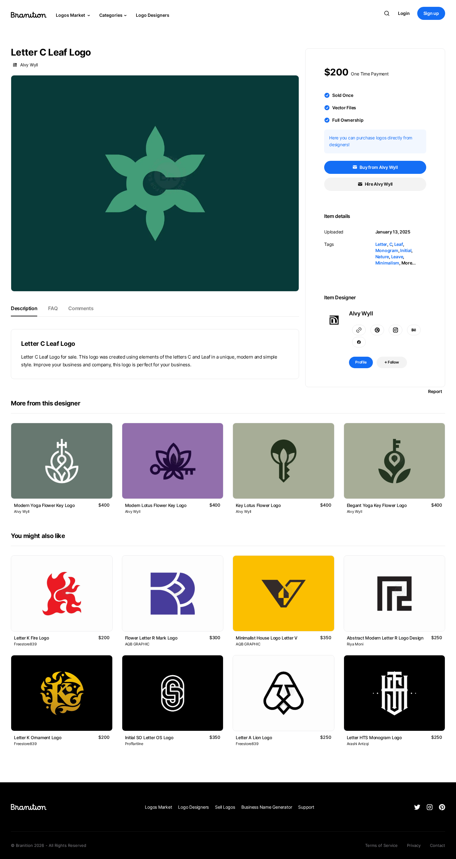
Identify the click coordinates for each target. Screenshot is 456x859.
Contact (437, 845)
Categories (111, 15)
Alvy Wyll (29, 64)
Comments (80, 308)
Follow (393, 362)
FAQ (52, 308)
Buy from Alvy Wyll (378, 167)
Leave (397, 256)
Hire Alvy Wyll (378, 184)
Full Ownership (348, 120)
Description (24, 308)
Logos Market (71, 15)
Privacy (414, 845)
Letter (381, 244)
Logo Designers (152, 15)
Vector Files (344, 107)
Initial (405, 250)
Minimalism (387, 262)
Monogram (386, 250)
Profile (361, 362)
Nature (382, 256)
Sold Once (342, 95)
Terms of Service (381, 845)
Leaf (398, 244)
